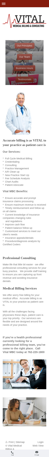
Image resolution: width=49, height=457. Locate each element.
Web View (38, 445)
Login (41, 442)
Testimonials (24, 79)
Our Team (24, 57)
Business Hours (24, 68)
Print (11, 442)
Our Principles (24, 45)
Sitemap (20, 442)
